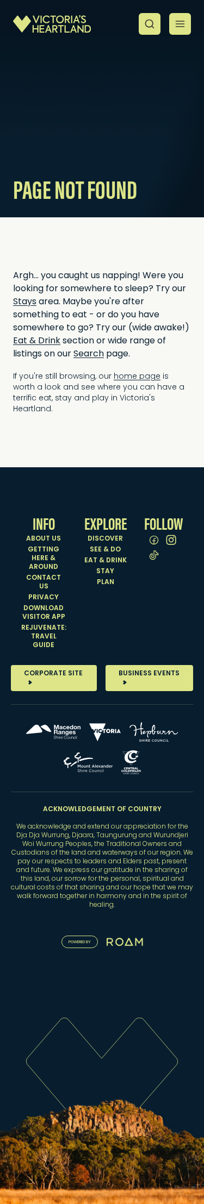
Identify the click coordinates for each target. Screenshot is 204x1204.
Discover (105, 539)
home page (137, 377)
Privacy (43, 597)
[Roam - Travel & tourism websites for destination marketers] (125, 942)
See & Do (105, 549)
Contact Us (43, 582)
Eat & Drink (105, 560)
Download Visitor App (43, 613)
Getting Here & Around (43, 558)
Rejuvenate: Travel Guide (43, 637)
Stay (105, 571)
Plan (105, 582)
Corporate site (53, 673)
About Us (43, 539)
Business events (149, 673)
